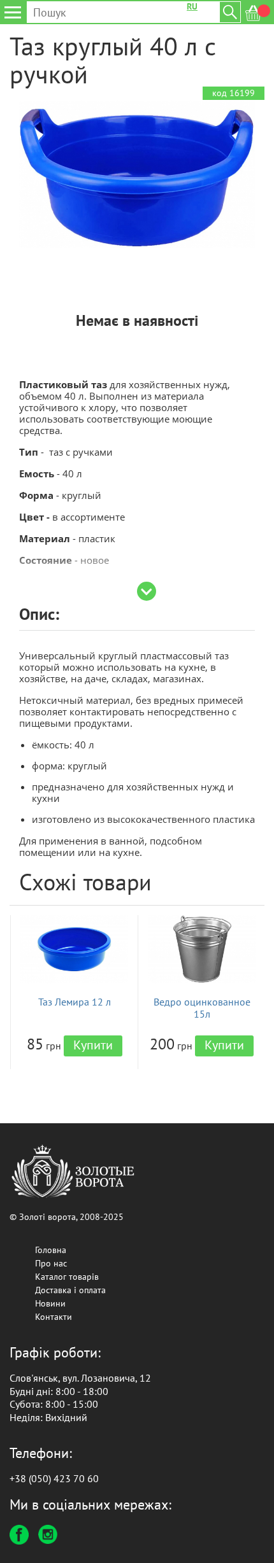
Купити (93, 1045)
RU (192, 6)
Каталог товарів (67, 1276)
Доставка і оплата (70, 1290)
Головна (50, 1250)
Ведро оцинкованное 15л (202, 1007)
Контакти (53, 1316)
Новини (50, 1303)
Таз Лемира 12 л (74, 1001)
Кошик (258, 13)
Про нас (51, 1263)
